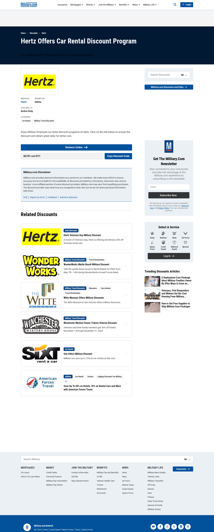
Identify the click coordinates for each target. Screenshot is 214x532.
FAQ (25, 197)
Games (151, 489)
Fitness (151, 497)
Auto (150, 493)
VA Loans (25, 472)
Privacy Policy (163, 208)
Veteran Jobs (153, 476)
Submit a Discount (68, 197)
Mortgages (75, 5)
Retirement (102, 489)
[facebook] (160, 526)
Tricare (100, 485)
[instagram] (167, 526)
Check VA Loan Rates (30, 476)
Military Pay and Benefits (108, 472)
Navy (124, 476)
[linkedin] (181, 526)
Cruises (90, 376)
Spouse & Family (155, 505)
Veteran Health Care (106, 481)
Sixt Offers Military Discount (78, 353)
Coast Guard (127, 489)
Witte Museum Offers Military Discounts (84, 297)
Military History (154, 509)
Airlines (68, 376)
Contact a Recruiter (79, 472)
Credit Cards (51, 472)
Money (89, 5)
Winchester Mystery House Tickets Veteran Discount (90, 322)
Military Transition (155, 481)
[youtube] (153, 526)
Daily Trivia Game (155, 501)
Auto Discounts (71, 230)
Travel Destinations (96, 260)
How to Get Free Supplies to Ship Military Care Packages (176, 305)
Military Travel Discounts (44, 121)
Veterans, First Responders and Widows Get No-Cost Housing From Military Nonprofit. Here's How (175, 293)
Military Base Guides (157, 472)
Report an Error (37, 197)
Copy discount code (118, 156)
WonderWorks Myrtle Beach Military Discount (86, 264)
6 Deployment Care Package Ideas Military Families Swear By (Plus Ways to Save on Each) (176, 280)
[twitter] (174, 526)
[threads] (188, 526)
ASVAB (74, 476)
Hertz (44, 33)
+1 (66, 381)
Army (124, 472)
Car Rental (26, 121)
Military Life (148, 5)
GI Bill (99, 476)
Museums (93, 288)
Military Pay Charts (54, 485)
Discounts (34, 33)
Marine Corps (128, 485)
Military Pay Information (56, 481)
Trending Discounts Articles (162, 271)
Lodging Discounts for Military (109, 376)
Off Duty (151, 485)
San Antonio (105, 288)
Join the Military (106, 5)
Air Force (126, 481)
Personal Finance (54, 476)
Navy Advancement (80, 481)
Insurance (62, 5)
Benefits (123, 5)
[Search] (175, 4)
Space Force (127, 493)
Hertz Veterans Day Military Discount (82, 235)
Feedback (52, 197)
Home (23, 33)
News (135, 5)
